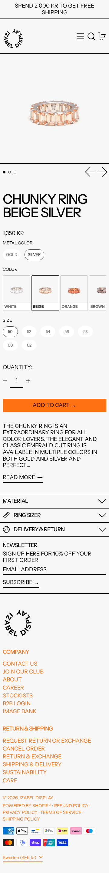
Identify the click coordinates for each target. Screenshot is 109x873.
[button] (91, 36)
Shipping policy (21, 819)
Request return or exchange (47, 740)
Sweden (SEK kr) (20, 857)
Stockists (18, 695)
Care (10, 780)
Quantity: (17, 367)
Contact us (20, 663)
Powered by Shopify (27, 805)
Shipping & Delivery (32, 764)
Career (13, 687)
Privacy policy (20, 812)
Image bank (19, 711)
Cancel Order (24, 748)
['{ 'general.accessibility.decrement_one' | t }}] (5, 381)
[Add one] (28, 381)
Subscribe (17, 582)
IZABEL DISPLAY (36, 798)
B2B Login (17, 703)
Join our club (23, 671)
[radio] (12, 254)
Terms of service (60, 812)
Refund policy (71, 805)
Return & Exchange (32, 756)
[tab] (4, 172)
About (12, 679)
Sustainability (25, 772)
